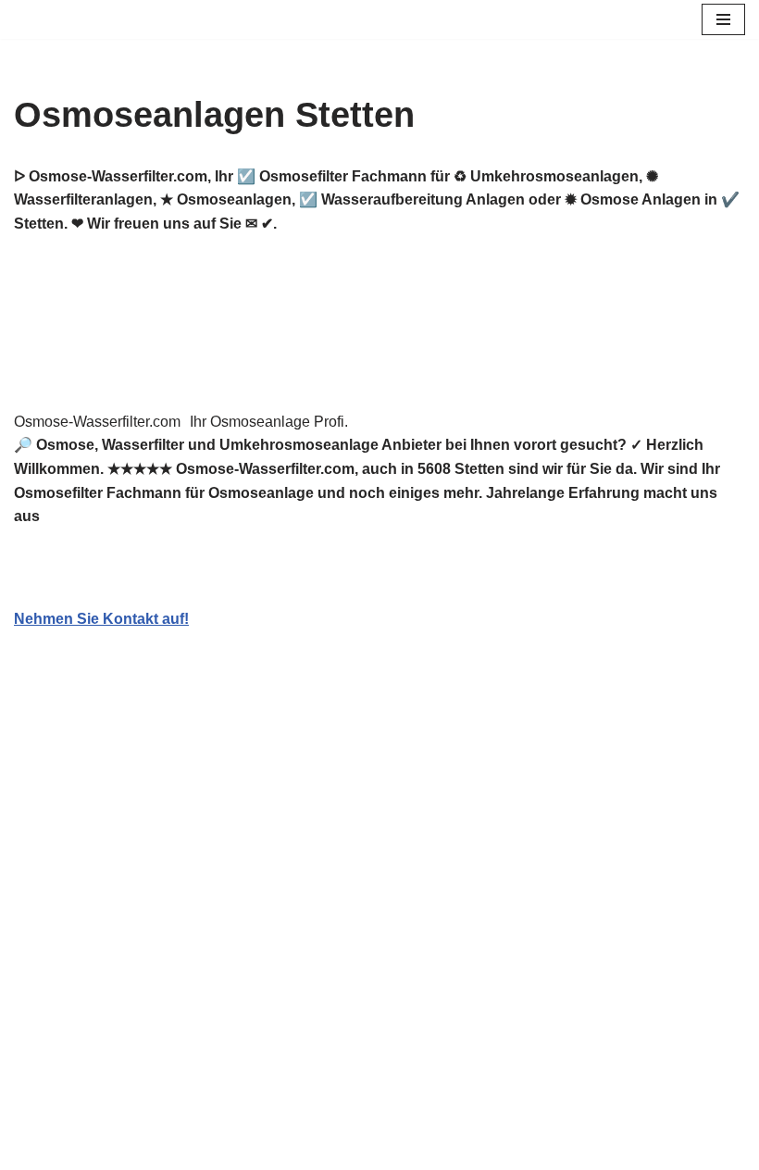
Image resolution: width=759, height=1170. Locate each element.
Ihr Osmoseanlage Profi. (269, 421)
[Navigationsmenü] (723, 19)
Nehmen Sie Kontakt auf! (101, 619)
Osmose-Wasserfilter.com (97, 421)
